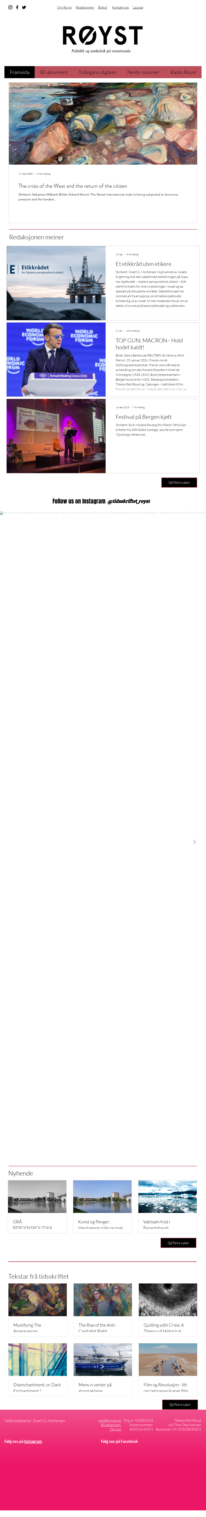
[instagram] (10, 7)
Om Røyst (64, 7)
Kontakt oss (120, 7)
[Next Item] (195, 842)
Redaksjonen (85, 7)
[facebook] (17, 7)
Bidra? (102, 7)
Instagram (33, 1441)
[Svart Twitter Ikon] (24, 7)
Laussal (138, 7)
